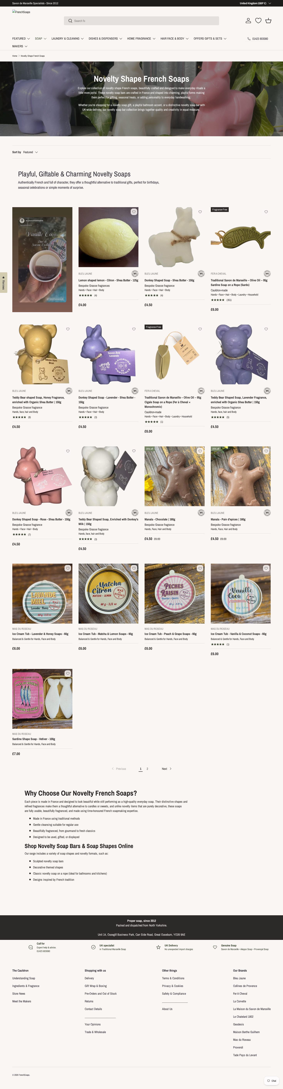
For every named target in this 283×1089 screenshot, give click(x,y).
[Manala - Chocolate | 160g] (175, 476)
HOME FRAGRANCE (139, 38)
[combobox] (141, 20)
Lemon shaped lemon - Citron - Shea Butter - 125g (108, 280)
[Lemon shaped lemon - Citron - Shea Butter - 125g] (109, 237)
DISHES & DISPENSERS (103, 38)
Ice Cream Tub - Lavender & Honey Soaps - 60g (40, 634)
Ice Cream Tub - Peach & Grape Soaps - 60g (171, 634)
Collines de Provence (245, 986)
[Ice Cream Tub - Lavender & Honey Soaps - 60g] (42, 594)
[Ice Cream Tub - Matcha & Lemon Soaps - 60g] (109, 594)
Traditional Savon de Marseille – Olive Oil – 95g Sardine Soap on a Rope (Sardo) (239, 282)
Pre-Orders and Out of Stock (101, 993)
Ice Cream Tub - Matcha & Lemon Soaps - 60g (106, 634)
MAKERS (17, 46)
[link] (118, 768)
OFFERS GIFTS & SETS (208, 38)
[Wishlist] (258, 20)
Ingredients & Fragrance (25, 986)
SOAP (38, 38)
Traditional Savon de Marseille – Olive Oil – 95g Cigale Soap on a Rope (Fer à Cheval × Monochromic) (173, 402)
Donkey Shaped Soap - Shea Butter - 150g (169, 280)
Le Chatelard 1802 (243, 1016)
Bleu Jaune (239, 978)
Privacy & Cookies (172, 986)
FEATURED (19, 38)
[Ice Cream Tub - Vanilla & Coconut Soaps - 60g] (241, 594)
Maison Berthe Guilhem (246, 1032)
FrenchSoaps (24, 1075)
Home (14, 55)
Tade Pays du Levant (245, 1055)
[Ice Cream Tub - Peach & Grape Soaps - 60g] (175, 594)
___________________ (175, 1001)
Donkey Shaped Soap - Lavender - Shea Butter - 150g (107, 399)
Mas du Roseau (242, 1039)
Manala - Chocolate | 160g (160, 519)
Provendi (238, 1047)
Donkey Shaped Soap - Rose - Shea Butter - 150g (41, 519)
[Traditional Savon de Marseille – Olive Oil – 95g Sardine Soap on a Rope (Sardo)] (241, 237)
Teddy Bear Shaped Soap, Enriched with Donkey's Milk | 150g (108, 521)
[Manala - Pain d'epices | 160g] (241, 476)
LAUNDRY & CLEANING (65, 38)
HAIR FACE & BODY (172, 38)
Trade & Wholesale (95, 1032)
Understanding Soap (23, 978)
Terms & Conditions (173, 978)
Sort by (16, 152)
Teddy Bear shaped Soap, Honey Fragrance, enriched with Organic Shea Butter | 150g (38, 399)
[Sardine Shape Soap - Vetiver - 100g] (42, 699)
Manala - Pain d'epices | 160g (228, 519)
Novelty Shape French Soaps (33, 55)
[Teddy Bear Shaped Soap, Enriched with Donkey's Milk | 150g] (109, 476)
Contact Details (93, 1009)
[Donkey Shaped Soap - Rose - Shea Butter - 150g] (42, 476)
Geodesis (238, 1024)
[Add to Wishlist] (134, 211)
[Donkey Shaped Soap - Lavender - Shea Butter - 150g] (109, 355)
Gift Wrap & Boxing (96, 986)
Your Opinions (93, 1024)
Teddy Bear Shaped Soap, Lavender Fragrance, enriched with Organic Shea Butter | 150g (239, 399)
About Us (167, 1009)
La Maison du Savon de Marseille (252, 1009)
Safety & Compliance (174, 993)
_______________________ (100, 1016)
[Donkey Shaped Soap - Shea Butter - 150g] (175, 237)
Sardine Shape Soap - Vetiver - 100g (33, 739)
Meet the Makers (21, 1001)
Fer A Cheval (240, 993)
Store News (18, 993)
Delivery (89, 978)
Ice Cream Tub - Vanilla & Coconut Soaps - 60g (238, 634)
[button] (268, 20)
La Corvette (239, 1001)
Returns (89, 1001)
